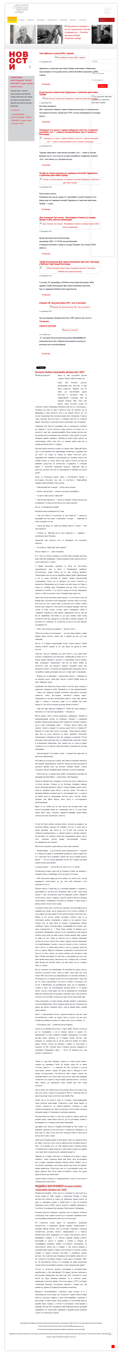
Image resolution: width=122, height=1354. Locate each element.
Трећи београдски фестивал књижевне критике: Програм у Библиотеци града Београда (69, 263)
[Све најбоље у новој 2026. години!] (70, 57)
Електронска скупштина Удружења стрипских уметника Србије (68, 93)
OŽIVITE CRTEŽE (47, 326)
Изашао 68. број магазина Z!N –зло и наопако (62, 303)
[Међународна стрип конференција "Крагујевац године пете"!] (21, 126)
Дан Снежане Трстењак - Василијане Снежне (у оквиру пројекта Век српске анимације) (67, 218)
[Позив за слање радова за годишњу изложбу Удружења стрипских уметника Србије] (70, 181)
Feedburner (105, 53)
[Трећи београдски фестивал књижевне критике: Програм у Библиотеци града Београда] (70, 270)
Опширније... (46, 84)
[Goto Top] (113, 1346)
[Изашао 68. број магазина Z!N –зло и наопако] (70, 307)
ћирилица (82, 5)
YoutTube (100, 53)
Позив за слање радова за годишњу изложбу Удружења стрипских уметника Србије (68, 174)
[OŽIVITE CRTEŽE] (70, 330)
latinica (74, 5)
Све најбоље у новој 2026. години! (56, 53)
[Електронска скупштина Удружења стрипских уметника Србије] (69, 98)
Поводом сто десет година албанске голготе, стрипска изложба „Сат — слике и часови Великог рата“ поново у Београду (68, 132)
